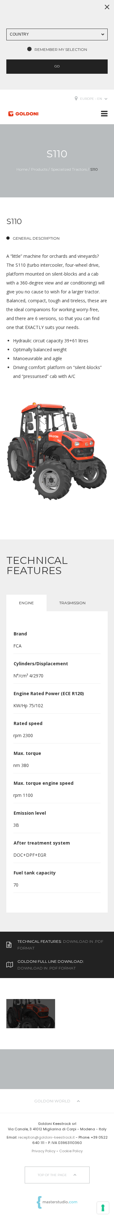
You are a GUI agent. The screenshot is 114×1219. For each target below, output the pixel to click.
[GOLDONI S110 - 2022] (57, 451)
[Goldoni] (23, 113)
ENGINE (26, 602)
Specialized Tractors (69, 169)
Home (22, 169)
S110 (94, 169)
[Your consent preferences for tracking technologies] (103, 1208)
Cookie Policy (71, 1151)
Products (39, 169)
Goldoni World (52, 1101)
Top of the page (53, 1175)
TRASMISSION (72, 602)
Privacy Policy (43, 1151)
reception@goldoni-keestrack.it (46, 1137)
